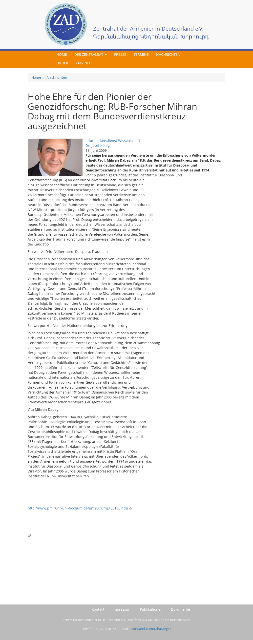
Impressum (122, 609)
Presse (120, 54)
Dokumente (180, 609)
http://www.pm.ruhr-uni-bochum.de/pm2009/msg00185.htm (78, 508)
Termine (141, 54)
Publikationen (151, 609)
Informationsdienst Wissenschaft (112, 140)
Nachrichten (168, 54)
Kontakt (98, 609)
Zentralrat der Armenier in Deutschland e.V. (148, 28)
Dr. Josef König (97, 145)
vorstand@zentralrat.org (149, 629)
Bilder (62, 63)
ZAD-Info (84, 63)
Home (62, 54)
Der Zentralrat (89, 54)
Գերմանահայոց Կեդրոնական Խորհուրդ (151, 36)
